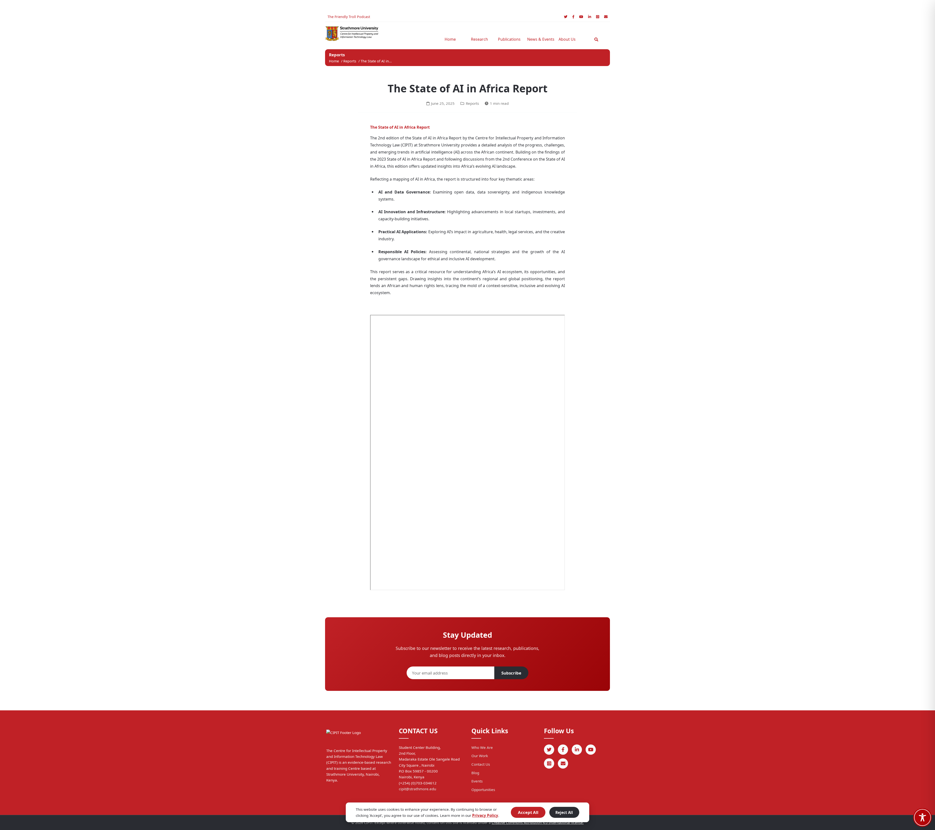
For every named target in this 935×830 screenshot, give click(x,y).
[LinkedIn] (589, 16)
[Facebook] (573, 16)
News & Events (539, 39)
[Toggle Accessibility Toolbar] (922, 817)
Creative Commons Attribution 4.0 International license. (538, 822)
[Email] (606, 16)
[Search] (596, 39)
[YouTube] (581, 16)
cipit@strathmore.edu (417, 788)
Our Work (479, 755)
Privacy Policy (485, 815)
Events (477, 781)
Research (479, 39)
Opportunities (483, 789)
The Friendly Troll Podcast (348, 16)
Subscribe (511, 673)
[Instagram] (597, 16)
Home (450, 39)
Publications (509, 39)
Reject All (564, 812)
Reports (350, 61)
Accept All (528, 812)
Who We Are (482, 747)
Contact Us (480, 764)
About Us (567, 39)
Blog (475, 772)
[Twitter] (565, 16)
